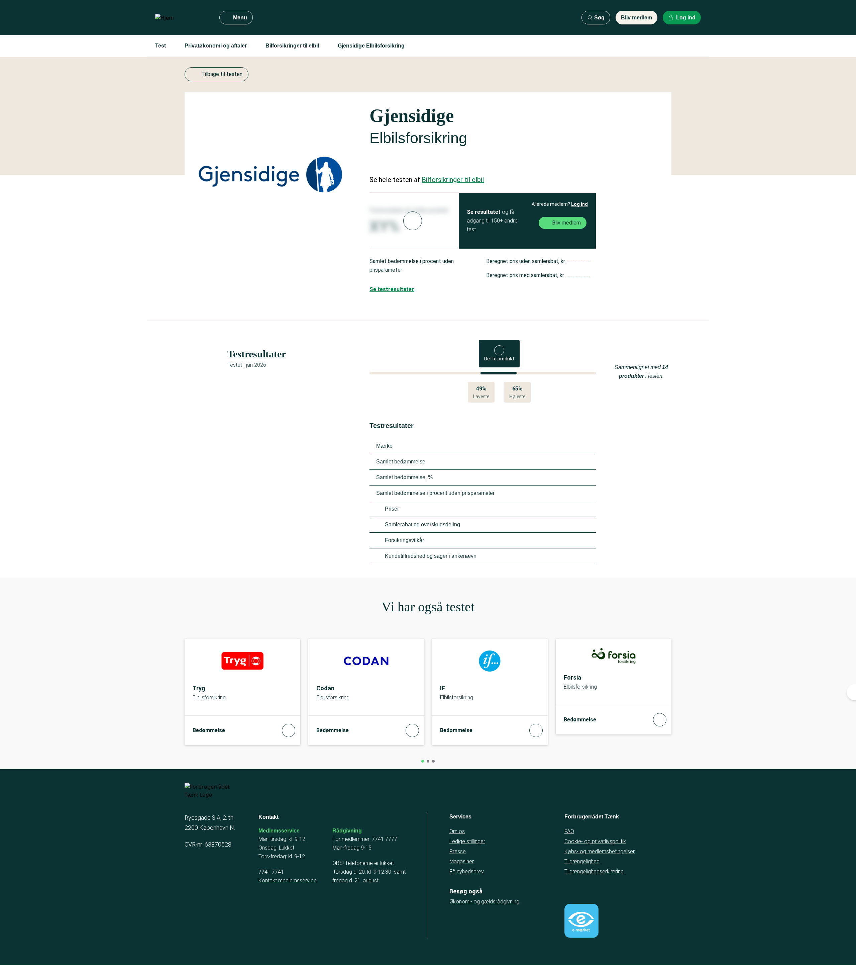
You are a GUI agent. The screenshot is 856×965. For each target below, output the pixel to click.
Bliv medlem (636, 17)
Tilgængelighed (582, 861)
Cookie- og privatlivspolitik (595, 841)
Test (160, 46)
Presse (457, 851)
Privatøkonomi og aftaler (216, 46)
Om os (457, 831)
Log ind (579, 204)
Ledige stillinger (467, 841)
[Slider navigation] (422, 761)
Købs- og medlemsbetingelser (599, 851)
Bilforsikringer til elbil (292, 46)
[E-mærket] (581, 921)
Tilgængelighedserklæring (594, 871)
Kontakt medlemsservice (287, 880)
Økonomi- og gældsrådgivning (484, 901)
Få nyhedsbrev (466, 871)
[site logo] (182, 18)
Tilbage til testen (221, 74)
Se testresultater (391, 289)
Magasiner (461, 861)
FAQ (569, 831)
